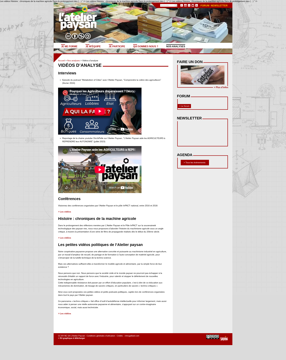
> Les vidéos (64, 211)
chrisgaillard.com (132, 336)
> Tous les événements (194, 162)
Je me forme (69, 46)
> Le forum (184, 106)
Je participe (117, 46)
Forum (204, 6)
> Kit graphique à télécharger (71, 338)
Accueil (61, 60)
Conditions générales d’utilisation (101, 336)
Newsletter (219, 6)
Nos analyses (175, 46)
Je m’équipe (93, 46)
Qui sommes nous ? (145, 46)
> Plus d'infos (221, 87)
